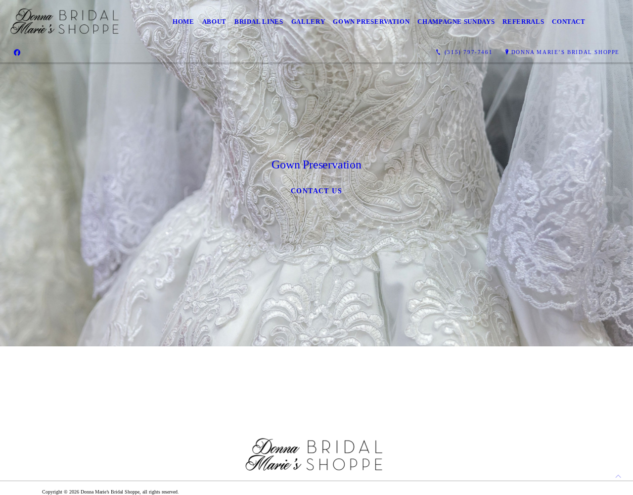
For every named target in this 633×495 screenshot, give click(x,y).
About (214, 21)
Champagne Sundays (456, 21)
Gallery (308, 21)
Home (183, 21)
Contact (569, 21)
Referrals (523, 21)
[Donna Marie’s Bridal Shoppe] (66, 22)
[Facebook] (17, 52)
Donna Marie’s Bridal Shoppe (565, 52)
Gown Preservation (371, 21)
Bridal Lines (258, 21)
